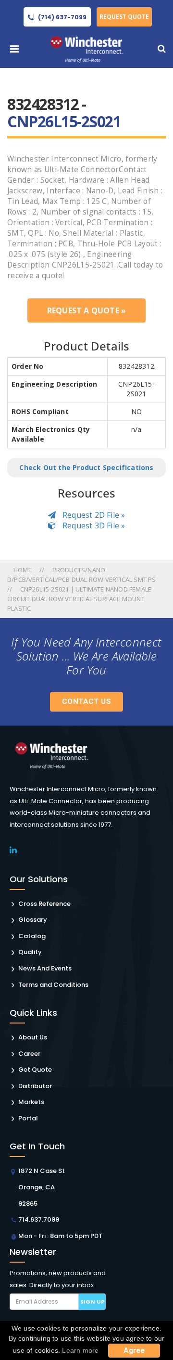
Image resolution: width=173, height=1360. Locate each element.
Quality (30, 951)
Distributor (35, 1086)
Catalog (32, 936)
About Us (32, 1037)
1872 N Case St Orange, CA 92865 (41, 1187)
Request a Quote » (86, 310)
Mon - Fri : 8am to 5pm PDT (60, 1235)
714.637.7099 (38, 1219)
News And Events (45, 968)
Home (23, 570)
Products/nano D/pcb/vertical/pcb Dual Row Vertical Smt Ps (81, 575)
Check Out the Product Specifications (86, 467)
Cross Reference (44, 903)
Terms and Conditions (53, 984)
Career (29, 1053)
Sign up (92, 1302)
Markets (31, 1101)
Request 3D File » (93, 525)
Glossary (32, 919)
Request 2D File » (93, 515)
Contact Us (86, 701)
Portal (28, 1118)
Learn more (80, 1350)
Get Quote (35, 1069)
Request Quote (124, 17)
